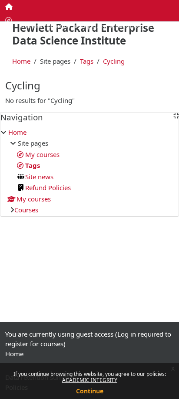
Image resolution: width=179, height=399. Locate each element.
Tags (86, 61)
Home (21, 61)
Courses (26, 209)
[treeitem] (89, 171)
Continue (89, 391)
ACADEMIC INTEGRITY (89, 380)
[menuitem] (9, 7)
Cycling (114, 61)
